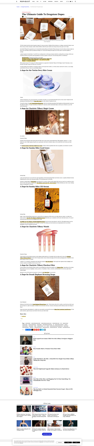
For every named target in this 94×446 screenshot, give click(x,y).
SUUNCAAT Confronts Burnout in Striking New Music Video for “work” (39, 430)
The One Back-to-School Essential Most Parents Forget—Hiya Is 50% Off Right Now (53, 389)
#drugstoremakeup (26, 58)
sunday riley (31, 327)
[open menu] (16, 1)
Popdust (18, 6)
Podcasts (56, 1)
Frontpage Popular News (25, 6)
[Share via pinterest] (36, 330)
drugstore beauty (65, 323)
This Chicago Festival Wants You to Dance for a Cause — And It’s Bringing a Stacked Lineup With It (39, 416)
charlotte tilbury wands (56, 323)
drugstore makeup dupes (32, 324)
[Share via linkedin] (41, 330)
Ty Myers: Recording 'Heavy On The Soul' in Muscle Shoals (70, 429)
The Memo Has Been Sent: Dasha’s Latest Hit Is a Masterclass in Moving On (53, 415)
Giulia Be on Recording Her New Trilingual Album (24, 429)
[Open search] (75, 1)
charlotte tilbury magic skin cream (46, 323)
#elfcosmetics (43, 58)
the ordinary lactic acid (66, 327)
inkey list (66, 324)
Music (33, 1)
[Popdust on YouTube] (70, 1)
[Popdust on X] (68, 1)
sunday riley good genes (38, 327)
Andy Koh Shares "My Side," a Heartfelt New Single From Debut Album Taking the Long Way (53, 359)
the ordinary (60, 327)
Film (37, 1)
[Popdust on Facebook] (67, 1)
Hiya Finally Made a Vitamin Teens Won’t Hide (47, 348)
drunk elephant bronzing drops (47, 324)
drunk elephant (39, 324)
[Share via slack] (43, 330)
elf (53, 324)
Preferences (60, 442)
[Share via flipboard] (38, 330)
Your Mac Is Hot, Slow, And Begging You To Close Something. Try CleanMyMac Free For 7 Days (52, 379)
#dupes (48, 58)
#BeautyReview (34, 59)
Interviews (50, 1)
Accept (76, 442)
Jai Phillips (25, 16)
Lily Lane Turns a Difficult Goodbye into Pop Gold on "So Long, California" (69, 415)
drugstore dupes (25, 324)
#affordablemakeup (35, 58)
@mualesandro (25, 57)
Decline (68, 442)
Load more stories (47, 434)
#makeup (29, 59)
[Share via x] (32, 330)
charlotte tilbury (27, 323)
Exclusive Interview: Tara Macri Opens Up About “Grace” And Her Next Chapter (24, 415)
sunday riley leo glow (46, 327)
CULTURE (44, 1)
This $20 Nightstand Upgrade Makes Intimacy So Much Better (51, 369)
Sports (61, 1)
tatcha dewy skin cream (53, 327)
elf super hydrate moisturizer (59, 324)
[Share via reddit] (34, 330)
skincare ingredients (26, 327)
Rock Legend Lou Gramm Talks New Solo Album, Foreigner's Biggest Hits (53, 339)
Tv (40, 1)
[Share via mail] (45, 330)
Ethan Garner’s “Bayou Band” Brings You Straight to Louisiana (54, 429)
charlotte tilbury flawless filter (35, 323)
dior (61, 323)
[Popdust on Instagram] (72, 1)
